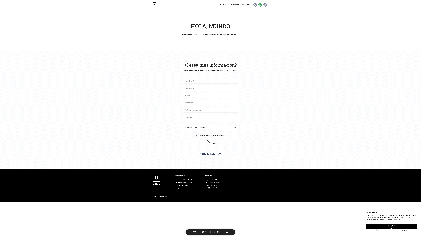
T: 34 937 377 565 (181, 185)
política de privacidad (216, 135)
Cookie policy (412, 211)
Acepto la (212, 135)
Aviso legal (164, 196)
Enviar (214, 143)
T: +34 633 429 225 (210, 154)
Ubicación (245, 5)
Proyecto (223, 5)
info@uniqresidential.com (184, 188)
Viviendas (234, 5)
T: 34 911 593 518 (211, 185)
